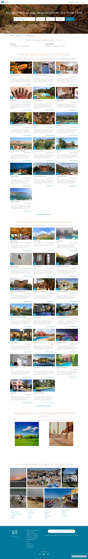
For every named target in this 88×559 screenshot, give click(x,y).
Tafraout (64, 514)
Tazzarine (64, 516)
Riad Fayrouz (60, 74)
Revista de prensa (31, 539)
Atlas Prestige (37, 241)
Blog (28, 541)
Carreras (29, 543)
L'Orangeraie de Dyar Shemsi (63, 317)
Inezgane (47, 512)
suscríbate (71, 531)
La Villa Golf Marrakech (62, 367)
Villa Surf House (14, 367)
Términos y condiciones (33, 536)
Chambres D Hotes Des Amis (40, 74)
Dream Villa (13, 392)
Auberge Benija (60, 100)
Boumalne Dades (66, 510)
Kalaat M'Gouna (15, 512)
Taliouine (13, 516)
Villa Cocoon (37, 367)
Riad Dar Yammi (14, 266)
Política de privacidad (32, 534)
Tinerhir (30, 518)
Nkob (46, 514)
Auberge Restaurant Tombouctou (18, 150)
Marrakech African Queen (62, 266)
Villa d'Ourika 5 (37, 342)
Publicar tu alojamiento (32, 530)
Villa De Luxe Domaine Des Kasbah (19, 317)
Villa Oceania (14, 342)
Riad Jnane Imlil (14, 241)
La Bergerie (59, 125)
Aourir (46, 510)
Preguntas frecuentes (32, 537)
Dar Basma (59, 150)
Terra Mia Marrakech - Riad (40, 176)
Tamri (29, 516)
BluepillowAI (30, 547)
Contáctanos (30, 545)
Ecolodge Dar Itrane (15, 74)
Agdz (12, 510)
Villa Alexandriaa (37, 317)
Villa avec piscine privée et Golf (18, 291)
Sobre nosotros (30, 532)
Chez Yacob (13, 100)
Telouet (13, 518)
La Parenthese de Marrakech (40, 291)
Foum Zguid (31, 512)
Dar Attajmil (36, 125)
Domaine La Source (38, 100)
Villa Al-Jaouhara (38, 266)
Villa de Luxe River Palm (62, 291)
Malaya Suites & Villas (61, 342)
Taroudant (47, 516)
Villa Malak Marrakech (39, 392)
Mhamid (64, 512)
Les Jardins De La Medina (16, 125)
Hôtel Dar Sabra (14, 176)
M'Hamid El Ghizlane (16, 514)
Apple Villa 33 (60, 241)
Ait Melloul (30, 510)
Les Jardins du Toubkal (62, 176)
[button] (39, 554)
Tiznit (46, 518)
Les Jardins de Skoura (39, 150)
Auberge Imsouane (15, 201)
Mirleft (29, 514)
